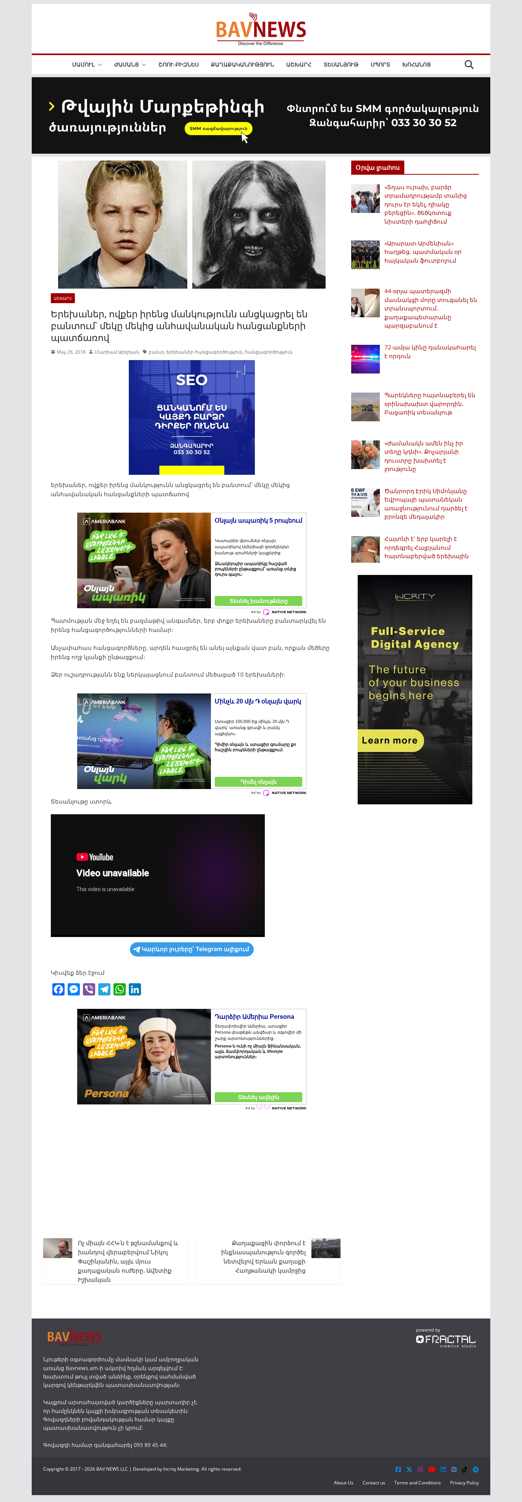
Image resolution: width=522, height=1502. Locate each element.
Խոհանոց (416, 64)
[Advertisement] (191, 1173)
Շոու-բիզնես (179, 64)
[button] (98, 64)
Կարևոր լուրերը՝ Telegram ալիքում (195, 949)
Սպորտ (380, 64)
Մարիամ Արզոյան (117, 352)
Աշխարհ (298, 64)
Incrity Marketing (181, 1469)
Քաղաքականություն (242, 64)
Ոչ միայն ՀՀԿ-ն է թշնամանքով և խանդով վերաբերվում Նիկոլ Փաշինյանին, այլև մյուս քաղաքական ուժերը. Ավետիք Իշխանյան (128, 1261)
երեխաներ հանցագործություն (204, 352)
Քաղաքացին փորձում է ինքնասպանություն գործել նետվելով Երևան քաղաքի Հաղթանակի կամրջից (263, 1256)
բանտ (156, 352)
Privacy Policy (464, 1482)
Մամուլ (83, 64)
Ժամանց (126, 64)
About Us (343, 1482)
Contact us (374, 1482)
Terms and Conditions (417, 1482)
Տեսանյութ (341, 64)
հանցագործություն (269, 352)
